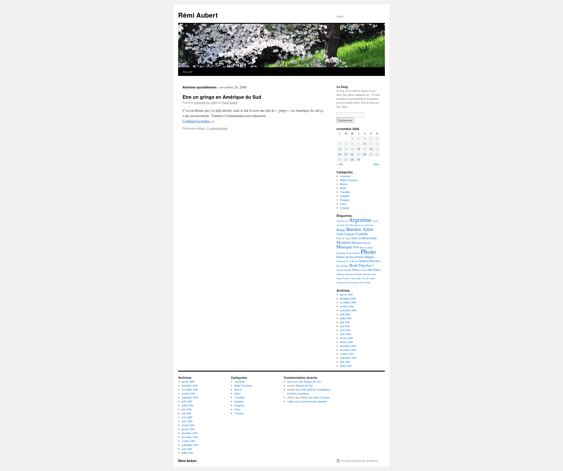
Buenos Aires (359, 229)
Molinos (357, 242)
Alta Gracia (342, 220)
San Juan (362, 269)
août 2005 (345, 361)
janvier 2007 (346, 294)
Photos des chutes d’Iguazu (315, 397)
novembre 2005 (348, 350)
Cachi (340, 234)
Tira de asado (368, 278)
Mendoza (343, 242)
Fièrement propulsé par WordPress (359, 460)
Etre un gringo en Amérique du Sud (222, 96)
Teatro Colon (349, 278)
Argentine (345, 176)
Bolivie (343, 184)
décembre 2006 (348, 298)
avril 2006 (345, 330)
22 (352, 154)
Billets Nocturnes (349, 180)
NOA (356, 247)
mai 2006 (345, 326)
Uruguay (344, 207)
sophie (290, 401)
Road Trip (357, 265)
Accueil (187, 72)
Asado (375, 220)
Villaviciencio (352, 282)
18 (371, 149)
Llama (373, 238)
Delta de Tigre (343, 238)
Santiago (340, 274)
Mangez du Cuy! (313, 381)
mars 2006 (345, 334)
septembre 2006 (348, 310)
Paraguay (345, 200)
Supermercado (369, 274)
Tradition (340, 282)
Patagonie (341, 253)
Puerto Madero (365, 257)
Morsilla (367, 242)
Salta (355, 270)
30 (358, 159)
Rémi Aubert (198, 15)
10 (364, 143)
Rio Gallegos (342, 265)
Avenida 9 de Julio (345, 225)
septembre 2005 (348, 357)
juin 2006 (345, 322)
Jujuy (354, 238)
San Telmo (373, 270)
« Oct (339, 164)
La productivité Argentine (313, 401)
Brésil (343, 188)
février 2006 (346, 338)
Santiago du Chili (353, 274)
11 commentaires (217, 128)
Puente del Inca (345, 257)
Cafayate (349, 234)
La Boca (363, 238)
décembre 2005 (348, 346)
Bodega (341, 230)
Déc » (376, 164)
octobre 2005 (347, 354)
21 (345, 154)
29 (352, 159)
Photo (368, 251)
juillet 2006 (346, 318)
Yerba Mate (365, 282)
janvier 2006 (346, 342)
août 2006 (345, 314)
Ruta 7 (370, 265)
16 (358, 149)
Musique (344, 247)
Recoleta (375, 261)
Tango (339, 278)
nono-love (292, 381)
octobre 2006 (347, 306)
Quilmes (364, 261)
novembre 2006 (348, 302)
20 (339, 154)
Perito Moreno (353, 253)
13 (339, 149)
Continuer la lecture (198, 121)
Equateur (344, 196)
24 (364, 154)
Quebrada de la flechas (347, 261)
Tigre (358, 278)
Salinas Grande (343, 269)
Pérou (201, 128)
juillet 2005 (346, 365)
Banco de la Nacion (364, 225)
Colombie (345, 192)
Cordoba (362, 233)
